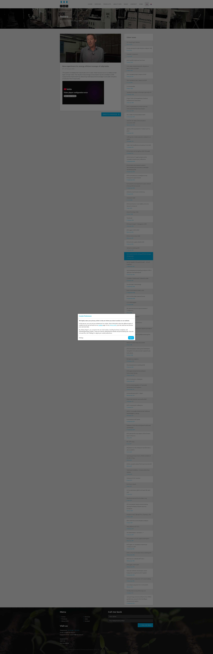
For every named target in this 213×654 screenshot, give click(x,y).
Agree (131, 337)
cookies (100, 325)
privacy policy (112, 325)
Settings (81, 337)
